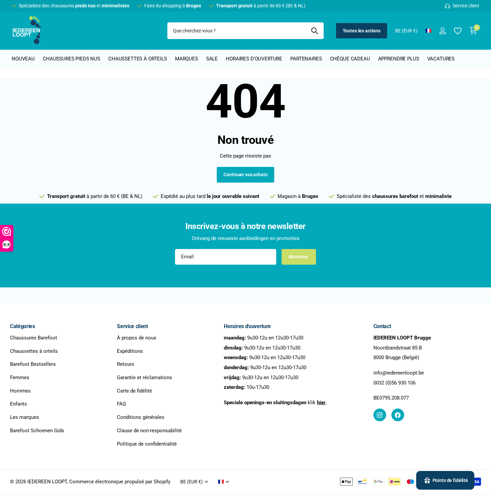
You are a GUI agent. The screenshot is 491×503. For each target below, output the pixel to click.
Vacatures (441, 59)
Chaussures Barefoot (33, 338)
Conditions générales (140, 417)
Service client (132, 326)
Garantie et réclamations (144, 377)
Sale (212, 59)
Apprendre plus (398, 59)
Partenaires (306, 59)
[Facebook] (397, 415)
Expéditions (130, 351)
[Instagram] (379, 415)
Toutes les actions (361, 30)
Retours (125, 364)
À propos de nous (136, 338)
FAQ (121, 404)
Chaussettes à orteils (137, 59)
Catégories (22, 326)
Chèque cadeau (350, 59)
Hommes (20, 391)
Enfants (18, 404)
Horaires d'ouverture (254, 59)
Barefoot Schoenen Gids (37, 431)
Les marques (24, 417)
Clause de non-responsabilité (149, 431)
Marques (186, 59)
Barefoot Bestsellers (33, 364)
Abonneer (299, 256)
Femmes (19, 377)
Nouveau (23, 59)
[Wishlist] (457, 30)
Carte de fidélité (134, 391)
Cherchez (314, 30)
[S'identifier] (442, 30)
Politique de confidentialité (147, 444)
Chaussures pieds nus (71, 59)
